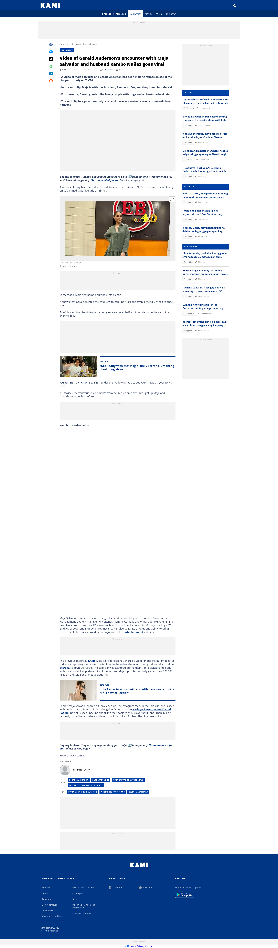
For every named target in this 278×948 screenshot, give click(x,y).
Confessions (189, 108)
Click (84, 382)
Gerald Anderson (79, 780)
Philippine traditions (113, 792)
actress (64, 667)
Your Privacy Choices (142, 946)
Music (159, 14)
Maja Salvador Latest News (128, 780)
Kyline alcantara (138, 792)
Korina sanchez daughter (82, 792)
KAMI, (92, 660)
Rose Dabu (109, 70)
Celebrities (135, 14)
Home (63, 43)
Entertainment (114, 14)
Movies (148, 14)
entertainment (133, 632)
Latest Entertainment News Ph (86, 785)
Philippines (188, 330)
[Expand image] (172, 199)
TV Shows (171, 14)
